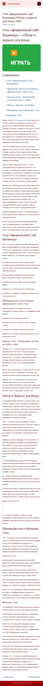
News (5, 25)
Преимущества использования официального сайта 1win (22, 90)
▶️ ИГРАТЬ (20, 58)
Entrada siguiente (35, 677)
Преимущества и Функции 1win (23, 110)
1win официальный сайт (22, 120)
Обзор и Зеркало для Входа (20, 105)
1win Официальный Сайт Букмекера (20, 82)
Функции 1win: (14, 115)
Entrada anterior (7, 677)
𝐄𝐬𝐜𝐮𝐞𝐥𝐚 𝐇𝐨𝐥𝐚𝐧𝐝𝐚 (14, 4)
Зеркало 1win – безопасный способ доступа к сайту (21, 98)
